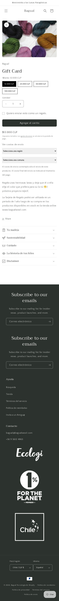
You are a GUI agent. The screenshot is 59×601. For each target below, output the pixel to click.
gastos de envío (26, 136)
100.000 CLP (10, 90)
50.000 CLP (40, 83)
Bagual (13, 585)
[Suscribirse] (49, 321)
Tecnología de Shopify (26, 585)
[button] (6, 10)
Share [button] (8, 219)
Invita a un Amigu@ (15, 415)
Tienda (9, 394)
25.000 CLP (25, 83)
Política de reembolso (16, 408)
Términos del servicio (16, 401)
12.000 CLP (9, 83)
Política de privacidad (20, 590)
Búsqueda (11, 387)
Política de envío (31, 594)
